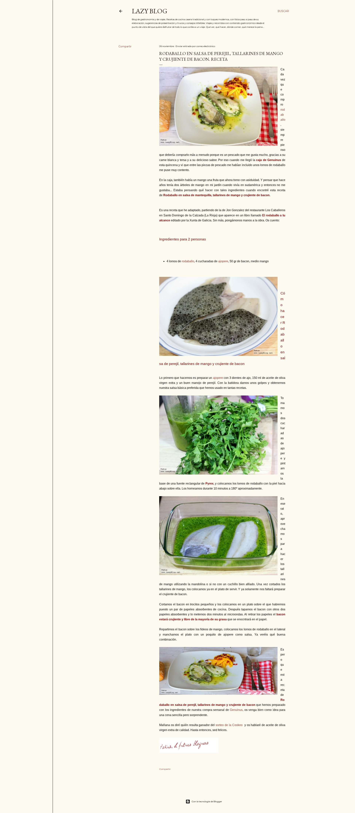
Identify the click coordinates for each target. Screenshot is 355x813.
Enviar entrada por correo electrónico (195, 46)
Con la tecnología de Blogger (207, 801)
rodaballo (282, 114)
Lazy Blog (149, 11)
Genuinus (236, 709)
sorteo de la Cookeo (229, 725)
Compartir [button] (125, 46)
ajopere (223, 261)
